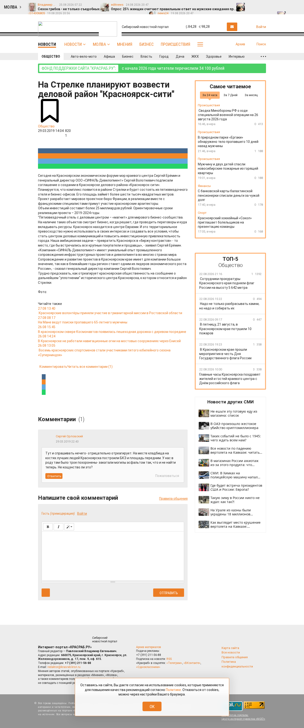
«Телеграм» (174, 663)
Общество (51, 56)
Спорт (202, 213)
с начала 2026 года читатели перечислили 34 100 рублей (133, 68)
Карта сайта (230, 648)
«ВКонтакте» (192, 663)
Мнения (124, 44)
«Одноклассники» (148, 667)
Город (164, 56)
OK (152, 706)
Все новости (231, 652)
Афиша (109, 56)
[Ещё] (263, 56)
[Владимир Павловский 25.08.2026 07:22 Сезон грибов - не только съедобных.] (251, 5)
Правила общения (173, 498)
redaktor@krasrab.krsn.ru (64, 667)
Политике (173, 690)
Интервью (237, 56)
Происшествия (175, 44)
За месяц (251, 95)
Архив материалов (148, 647)
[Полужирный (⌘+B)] (48, 527)
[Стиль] (69, 527)
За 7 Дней (230, 95)
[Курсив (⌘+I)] (58, 527)
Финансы (204, 186)
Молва (99, 44)
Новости (73, 44)
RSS (169, 659)
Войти (82, 513)
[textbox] (113, 555)
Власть (146, 56)
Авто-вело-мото (84, 56)
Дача (180, 56)
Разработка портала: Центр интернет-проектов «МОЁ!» (243, 717)
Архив (240, 44)
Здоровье (214, 56)
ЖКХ (195, 56)
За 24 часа (209, 95)
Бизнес (146, 44)
